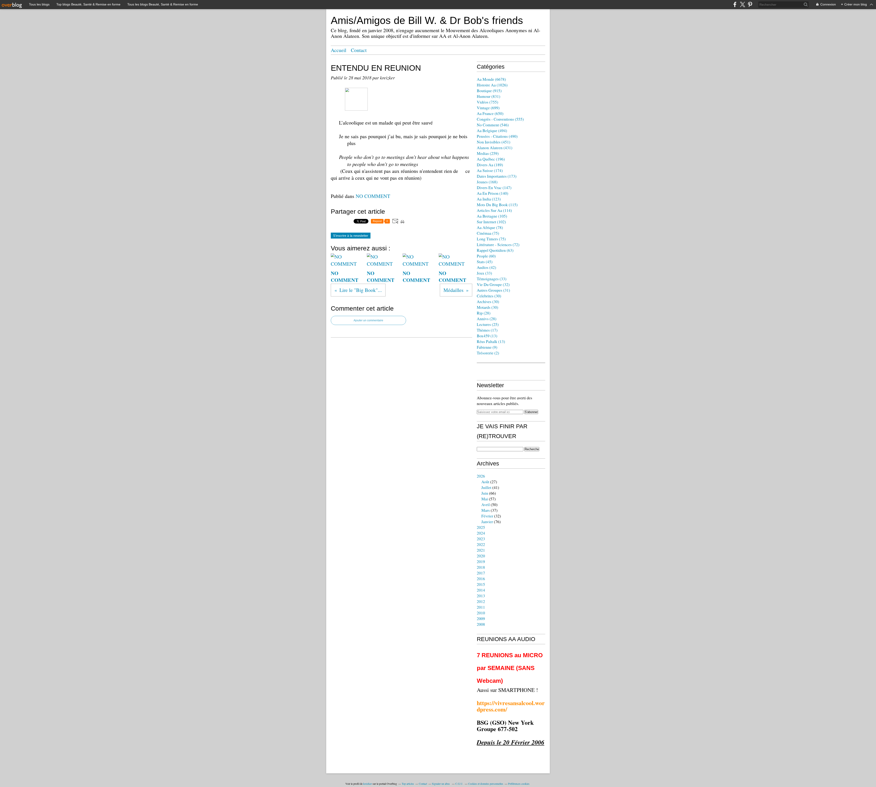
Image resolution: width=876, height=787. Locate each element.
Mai (484, 498)
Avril (485, 504)
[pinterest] (750, 4)
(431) (494, 147)
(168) (487, 181)
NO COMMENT (373, 196)
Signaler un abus (441, 783)
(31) (493, 290)
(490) (497, 136)
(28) (483, 313)
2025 (481, 527)
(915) (489, 90)
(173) (496, 176)
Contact (359, 50)
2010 (481, 613)
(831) (488, 96)
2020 (481, 555)
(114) (494, 210)
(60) (486, 256)
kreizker (367, 783)
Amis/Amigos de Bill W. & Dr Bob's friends (427, 20)
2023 (481, 538)
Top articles (408, 783)
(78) (490, 227)
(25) (488, 324)
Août (485, 481)
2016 (481, 578)
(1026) (492, 85)
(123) (489, 199)
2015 (481, 584)
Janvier (487, 521)
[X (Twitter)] (742, 4)
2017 (481, 573)
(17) (487, 330)
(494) (492, 130)
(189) (490, 164)
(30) (489, 296)
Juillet (486, 487)
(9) (487, 347)
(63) (495, 250)
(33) (484, 273)
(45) (485, 261)
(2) (488, 353)
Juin (484, 493)
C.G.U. (459, 783)
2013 (481, 595)
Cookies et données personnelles (485, 783)
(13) (487, 335)
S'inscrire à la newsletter (350, 235)
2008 (481, 624)
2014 (481, 590)
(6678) (491, 79)
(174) (490, 170)
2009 (481, 618)
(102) (491, 221)
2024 (481, 533)
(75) (488, 233)
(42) (486, 267)
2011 (481, 607)
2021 (481, 550)
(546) (493, 124)
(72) (498, 244)
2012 (481, 601)
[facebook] (735, 4)
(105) (492, 216)
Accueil (338, 50)
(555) (500, 119)
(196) (491, 159)
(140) (492, 193)
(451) (493, 142)
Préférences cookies (518, 783)
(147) (494, 187)
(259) (488, 153)
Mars (485, 510)
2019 (481, 561)
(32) (493, 284)
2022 (481, 544)
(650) (490, 113)
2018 (481, 567)
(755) (487, 102)
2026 (481, 476)
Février (487, 516)
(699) (488, 107)
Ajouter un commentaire (368, 320)
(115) (497, 204)
